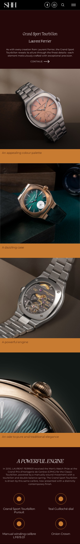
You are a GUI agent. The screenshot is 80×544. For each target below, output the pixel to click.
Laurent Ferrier (40, 42)
